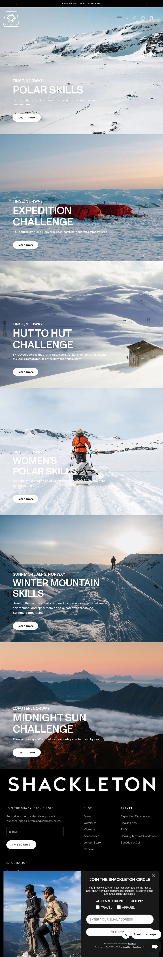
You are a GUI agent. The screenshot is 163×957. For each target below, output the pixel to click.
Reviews (89, 849)
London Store (92, 842)
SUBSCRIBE (120, 932)
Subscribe (21, 844)
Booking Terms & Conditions (139, 836)
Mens (87, 816)
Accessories (91, 836)
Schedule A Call (130, 842)
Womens (89, 829)
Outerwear (90, 823)
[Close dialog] (154, 875)
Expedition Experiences (136, 816)
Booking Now (129, 823)
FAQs (124, 829)
